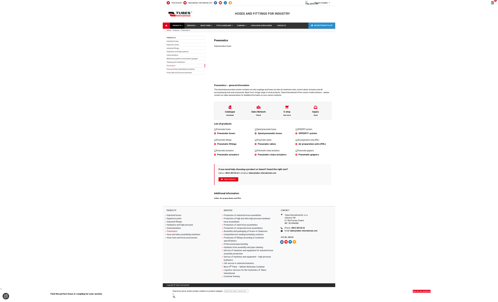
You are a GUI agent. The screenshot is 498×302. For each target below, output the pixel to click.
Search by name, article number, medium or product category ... (198, 291)
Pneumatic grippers (309, 154)
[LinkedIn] (226, 3)
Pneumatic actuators (228, 154)
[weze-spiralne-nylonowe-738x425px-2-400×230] (265, 129)
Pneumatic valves (267, 144)
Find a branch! (177, 3)
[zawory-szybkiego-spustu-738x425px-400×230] (263, 140)
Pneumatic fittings (226, 144)
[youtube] (286, 242)
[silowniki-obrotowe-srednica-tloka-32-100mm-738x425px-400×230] (267, 151)
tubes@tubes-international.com (200, 3)
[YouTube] (221, 3)
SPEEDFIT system (308, 133)
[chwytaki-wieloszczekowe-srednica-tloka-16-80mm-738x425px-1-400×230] (305, 151)
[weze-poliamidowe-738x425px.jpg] (222, 129)
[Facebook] (216, 3)
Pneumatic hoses (226, 133)
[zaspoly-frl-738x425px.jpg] (307, 140)
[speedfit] (304, 129)
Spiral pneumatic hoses (270, 133)
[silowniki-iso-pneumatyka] (224, 151)
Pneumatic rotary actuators (272, 154)
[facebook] (282, 242)
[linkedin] (290, 242)
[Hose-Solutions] (231, 3)
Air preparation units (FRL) (312, 144)
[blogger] (294, 242)
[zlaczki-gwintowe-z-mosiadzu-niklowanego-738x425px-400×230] (222, 140)
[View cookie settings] (6, 296)
